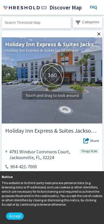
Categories (90, 22)
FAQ (93, 7)
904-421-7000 (23, 166)
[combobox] (36, 22)
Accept (15, 216)
